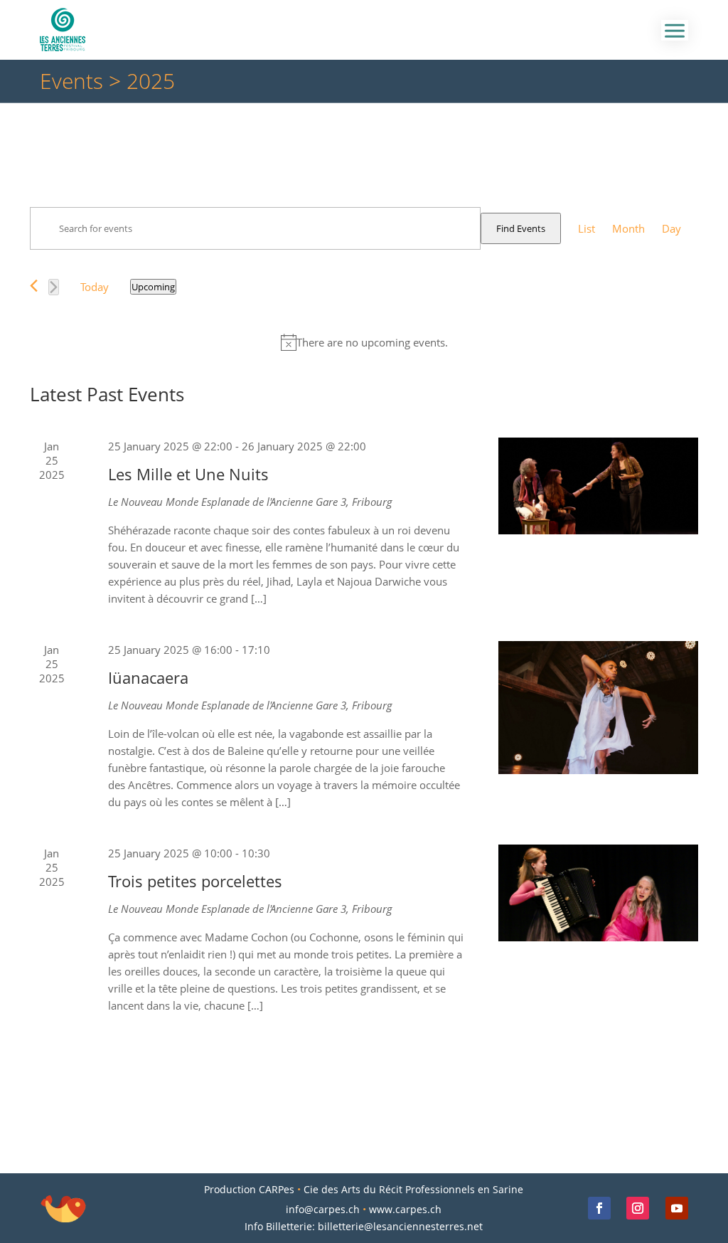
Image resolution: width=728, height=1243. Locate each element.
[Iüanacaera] (598, 707)
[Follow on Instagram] (637, 1208)
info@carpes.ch (323, 1209)
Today (94, 287)
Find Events (520, 228)
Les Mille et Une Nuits (188, 474)
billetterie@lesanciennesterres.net (400, 1226)
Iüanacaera (148, 677)
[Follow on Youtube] (676, 1208)
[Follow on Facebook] (599, 1208)
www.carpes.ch (405, 1209)
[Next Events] (53, 287)
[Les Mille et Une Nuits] (598, 486)
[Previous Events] (34, 285)
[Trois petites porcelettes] (598, 893)
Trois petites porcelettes (195, 881)
